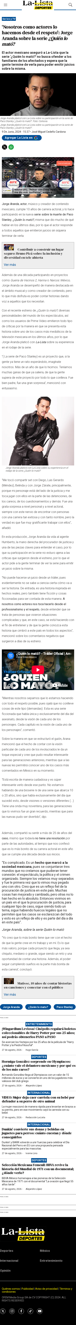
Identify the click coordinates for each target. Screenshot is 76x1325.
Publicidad (28, 1288)
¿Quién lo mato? (38, 1007)
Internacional (39, 1092)
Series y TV (8, 18)
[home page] (38, 1234)
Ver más (10, 265)
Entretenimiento (39, 1024)
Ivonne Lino (31, 1153)
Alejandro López (34, 1085)
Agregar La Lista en (19, 137)
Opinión (5, 1270)
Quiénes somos (11, 1288)
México (45, 1251)
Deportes (39, 1057)
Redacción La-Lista (35, 1117)
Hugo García (32, 1050)
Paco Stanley (65, 1007)
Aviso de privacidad (46, 1288)
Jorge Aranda (11, 1007)
